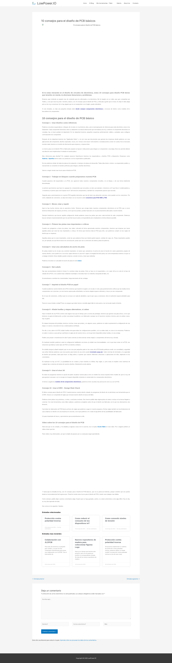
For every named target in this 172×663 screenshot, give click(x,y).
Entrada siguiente (133, 579)
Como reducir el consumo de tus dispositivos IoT (82, 520)
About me (127, 3)
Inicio (85, 3)
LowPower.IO (46, 3)
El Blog (91, 3)
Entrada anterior (38, 579)
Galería (119, 3)
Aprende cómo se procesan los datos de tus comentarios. (78, 640)
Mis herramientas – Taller (104, 3)
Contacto (135, 3)
